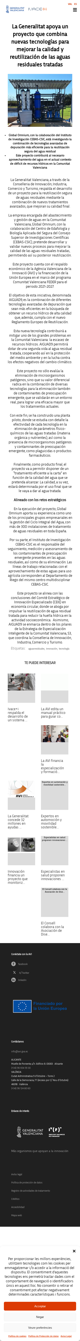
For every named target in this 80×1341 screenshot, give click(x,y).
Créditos (15, 1199)
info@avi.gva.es (19, 1051)
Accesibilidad (17, 1207)
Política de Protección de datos (43, 1336)
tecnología (64, 649)
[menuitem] (70, 4)
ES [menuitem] (75, 4)
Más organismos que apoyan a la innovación (39, 1151)
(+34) (20, 1068)
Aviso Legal (66, 1336)
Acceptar (40, 1306)
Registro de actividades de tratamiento (30, 1191)
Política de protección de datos (26, 1182)
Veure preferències (40, 1327)
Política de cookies (17, 1336)
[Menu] (75, 10)
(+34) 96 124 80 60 (20, 1088)
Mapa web (16, 1215)
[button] (74, 1251)
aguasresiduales (36, 649)
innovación (51, 649)
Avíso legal (16, 1174)
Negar (40, 1317)
